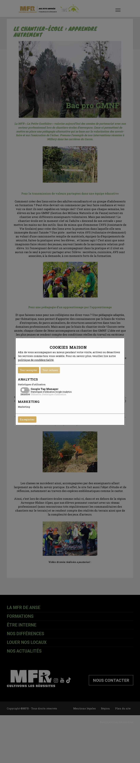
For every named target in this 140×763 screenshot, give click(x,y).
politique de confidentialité (36, 360)
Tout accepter (28, 370)
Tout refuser (50, 370)
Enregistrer (27, 419)
